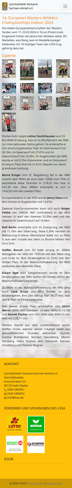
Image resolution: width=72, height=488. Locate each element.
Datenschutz (55, 483)
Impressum (36, 483)
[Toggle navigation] (65, 6)
